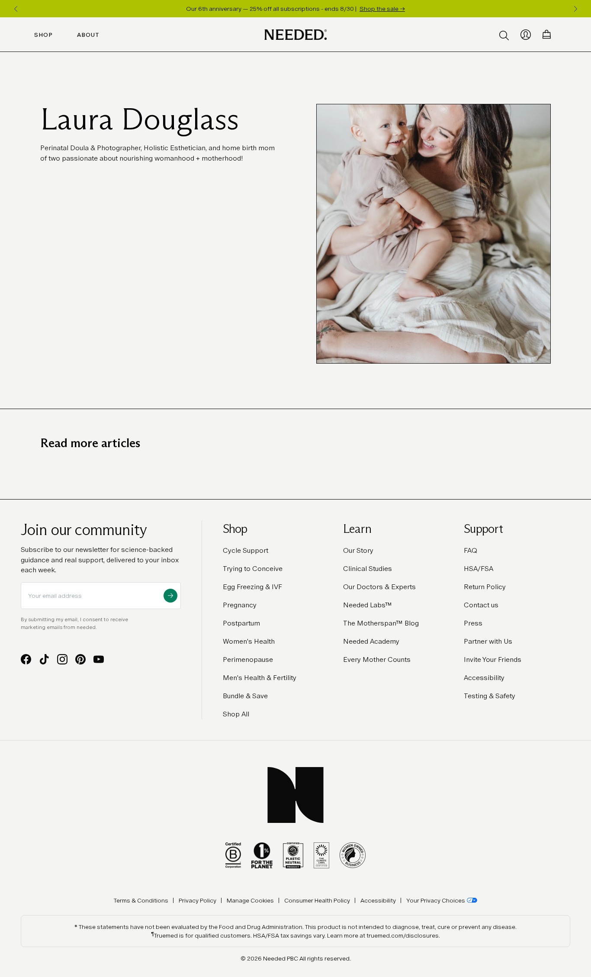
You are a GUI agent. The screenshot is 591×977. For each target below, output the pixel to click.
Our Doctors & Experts (379, 587)
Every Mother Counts (377, 659)
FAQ (470, 550)
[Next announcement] (575, 9)
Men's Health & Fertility (259, 678)
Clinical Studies (367, 568)
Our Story (358, 550)
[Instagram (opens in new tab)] (62, 659)
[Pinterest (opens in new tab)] (80, 659)
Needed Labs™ (367, 605)
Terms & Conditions (141, 900)
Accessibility (484, 678)
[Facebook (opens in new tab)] (26, 659)
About (88, 34)
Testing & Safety (489, 696)
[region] (295, 8)
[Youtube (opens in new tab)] (98, 659)
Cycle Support (245, 550)
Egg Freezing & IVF (252, 587)
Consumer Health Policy (317, 900)
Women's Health (249, 641)
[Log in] (525, 34)
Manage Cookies (250, 900)
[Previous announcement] (15, 9)
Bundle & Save (245, 696)
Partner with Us (488, 641)
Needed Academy (371, 641)
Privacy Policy (197, 900)
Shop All (236, 714)
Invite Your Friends (492, 659)
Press (473, 623)
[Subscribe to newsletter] (170, 596)
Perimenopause (248, 659)
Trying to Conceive (253, 568)
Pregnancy (240, 605)
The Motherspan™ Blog (381, 623)
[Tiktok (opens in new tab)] (44, 659)
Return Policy (485, 587)
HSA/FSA (478, 568)
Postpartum (241, 623)
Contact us (481, 605)
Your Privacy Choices (435, 900)
